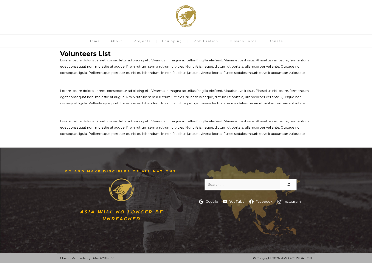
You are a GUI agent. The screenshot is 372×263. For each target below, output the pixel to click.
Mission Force (243, 41)
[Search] (289, 184)
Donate (276, 41)
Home (94, 41)
